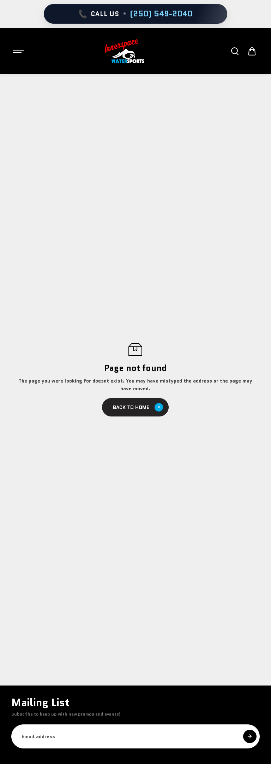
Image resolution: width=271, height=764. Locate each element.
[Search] (234, 51)
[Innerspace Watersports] (127, 51)
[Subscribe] (250, 736)
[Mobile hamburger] (19, 51)
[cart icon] (252, 51)
